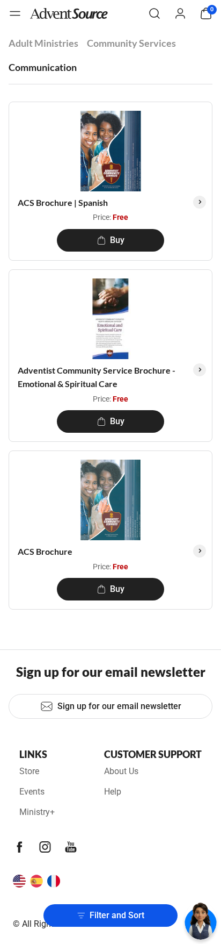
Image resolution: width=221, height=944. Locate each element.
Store (29, 771)
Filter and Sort (117, 915)
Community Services (131, 43)
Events (32, 791)
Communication (43, 67)
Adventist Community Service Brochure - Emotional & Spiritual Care (96, 377)
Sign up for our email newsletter (119, 706)
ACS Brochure (45, 551)
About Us (121, 771)
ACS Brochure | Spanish (63, 202)
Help (112, 791)
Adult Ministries (43, 43)
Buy (117, 240)
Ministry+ (37, 812)
